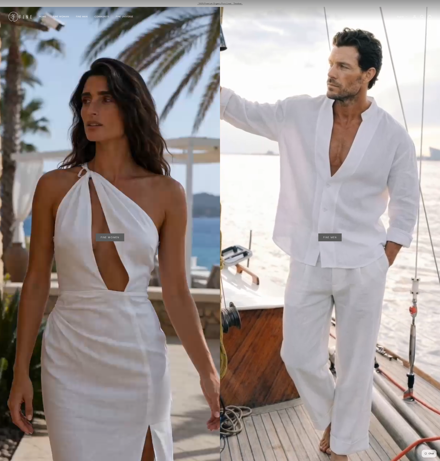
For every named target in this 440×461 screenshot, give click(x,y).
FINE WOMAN (61, 16)
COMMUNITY (102, 16)
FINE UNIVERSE (124, 16)
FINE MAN (82, 16)
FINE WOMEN (110, 237)
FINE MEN (330, 237)
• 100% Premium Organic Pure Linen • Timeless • (220, 3)
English (400, 16)
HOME (42, 16)
